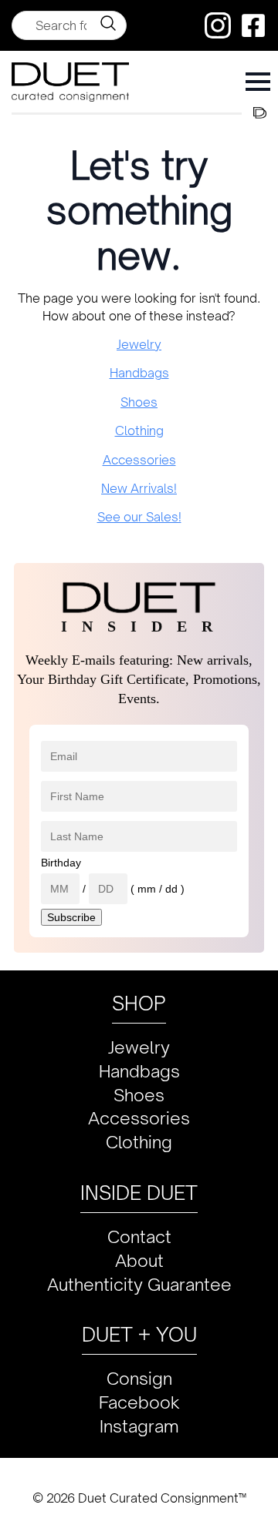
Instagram (139, 1426)
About (139, 1260)
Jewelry (139, 344)
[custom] (218, 25)
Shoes (139, 402)
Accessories (139, 459)
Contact (139, 1236)
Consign (139, 1378)
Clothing (139, 430)
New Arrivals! (139, 488)
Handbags (139, 372)
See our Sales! (139, 516)
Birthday (61, 862)
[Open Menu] (258, 81)
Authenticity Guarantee (139, 1284)
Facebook (139, 1402)
